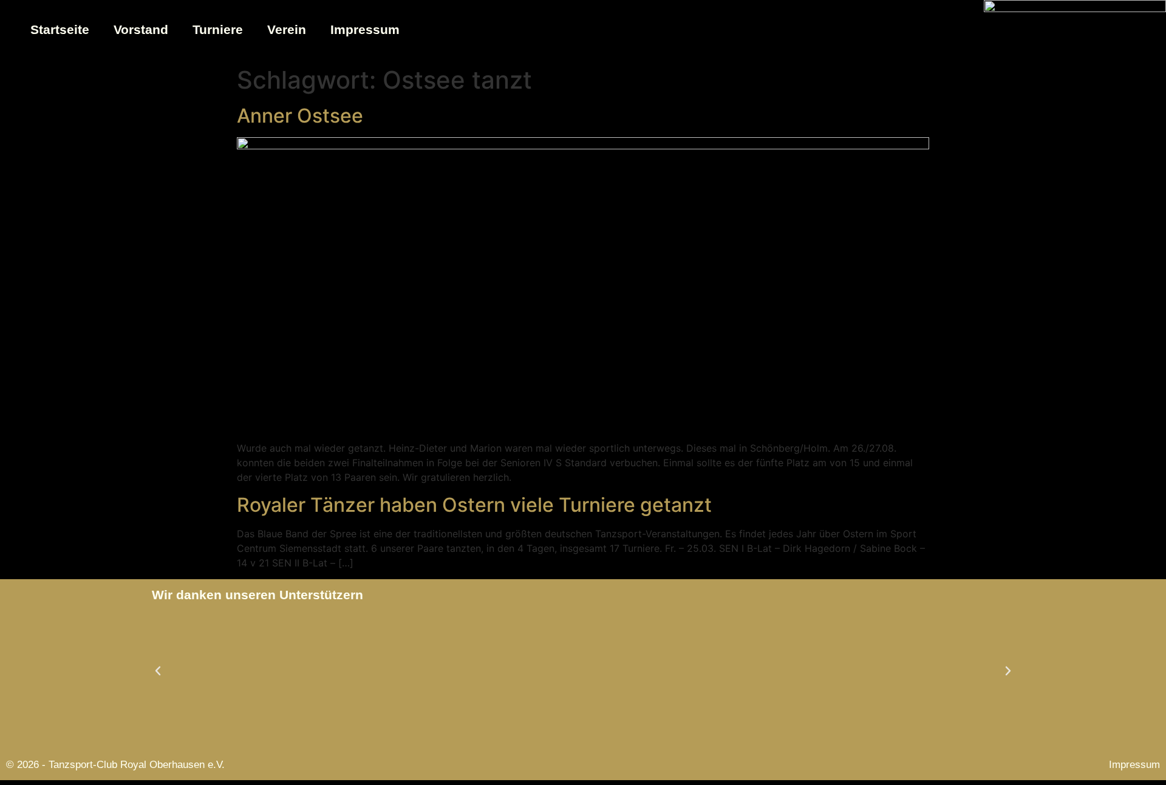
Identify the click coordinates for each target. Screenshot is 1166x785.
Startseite (59, 29)
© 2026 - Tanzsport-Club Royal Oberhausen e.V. (115, 764)
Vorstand (141, 29)
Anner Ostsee (300, 115)
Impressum (365, 29)
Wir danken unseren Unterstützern (257, 595)
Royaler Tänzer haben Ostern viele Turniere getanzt (474, 505)
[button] (158, 671)
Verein (286, 29)
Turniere (218, 29)
